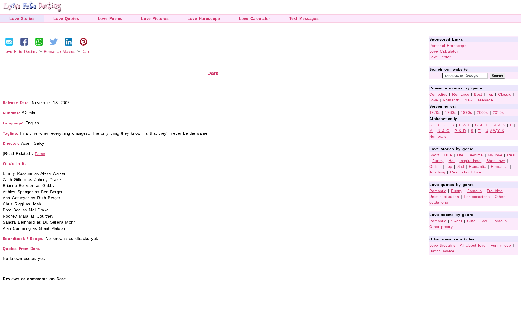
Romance (460, 94)
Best (478, 94)
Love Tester (440, 57)
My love (495, 155)
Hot (452, 161)
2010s (498, 112)
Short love (495, 161)
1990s (466, 112)
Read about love (465, 172)
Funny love (501, 245)
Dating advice (441, 251)
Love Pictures (154, 18)
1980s (450, 112)
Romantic (451, 100)
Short (434, 155)
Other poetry (441, 226)
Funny (438, 161)
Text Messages (304, 18)
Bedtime (475, 155)
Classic (504, 94)
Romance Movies (59, 51)
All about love (472, 245)
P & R (460, 130)
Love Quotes (66, 18)
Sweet (456, 221)
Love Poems (110, 18)
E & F (465, 125)
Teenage (485, 100)
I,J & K (498, 125)
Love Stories (21, 18)
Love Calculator (254, 18)
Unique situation (444, 196)
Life (460, 155)
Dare (86, 51)
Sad (460, 166)
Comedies (438, 94)
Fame (40, 154)
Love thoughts (443, 245)
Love (433, 100)
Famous (474, 191)
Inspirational (470, 161)
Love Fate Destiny (20, 51)
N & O (443, 130)
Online (435, 166)
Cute (471, 221)
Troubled (494, 191)
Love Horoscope (204, 18)
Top (490, 94)
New (468, 100)
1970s (434, 112)
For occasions (477, 196)
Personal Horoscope (447, 45)
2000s (482, 112)
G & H (481, 125)
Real (511, 155)
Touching (437, 172)
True (448, 155)
